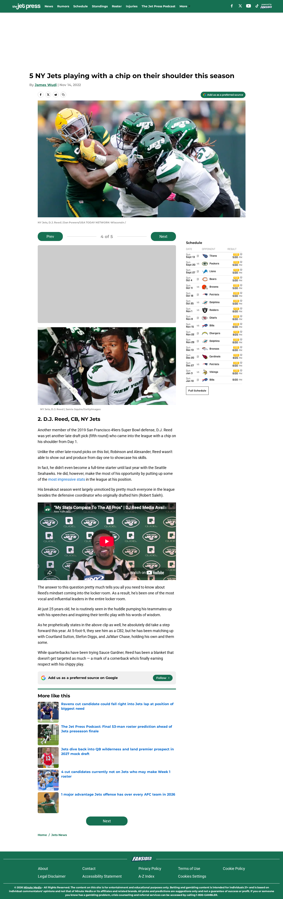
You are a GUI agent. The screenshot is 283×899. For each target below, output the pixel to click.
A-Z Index (146, 876)
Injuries (131, 6)
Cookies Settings (192, 876)
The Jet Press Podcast (158, 6)
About (43, 868)
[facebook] (232, 6)
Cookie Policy (234, 868)
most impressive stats (66, 479)
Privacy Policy (149, 868)
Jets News (59, 835)
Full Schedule (197, 390)
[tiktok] (257, 6)
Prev (50, 236)
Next (163, 236)
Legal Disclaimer (52, 876)
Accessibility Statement (102, 876)
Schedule (80, 6)
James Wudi (46, 85)
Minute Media (32, 887)
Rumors (63, 6)
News (49, 6)
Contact (89, 868)
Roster (117, 6)
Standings (100, 6)
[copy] (63, 95)
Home (42, 835)
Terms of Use (189, 868)
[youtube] (248, 6)
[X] (240, 6)
